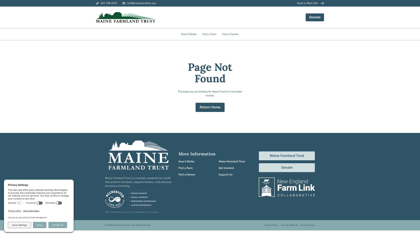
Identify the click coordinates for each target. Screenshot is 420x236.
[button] (210, 34)
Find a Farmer (186, 174)
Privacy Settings (289, 225)
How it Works (189, 34)
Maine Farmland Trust (232, 161)
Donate (315, 17)
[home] (125, 17)
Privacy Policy (308, 225)
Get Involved (226, 168)
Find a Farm (185, 168)
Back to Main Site (307, 3)
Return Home (210, 107)
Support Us (225, 174)
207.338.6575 (109, 3)
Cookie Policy (271, 225)
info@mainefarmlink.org (141, 3)
